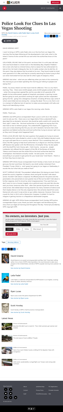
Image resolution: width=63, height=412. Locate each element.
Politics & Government (20, 347)
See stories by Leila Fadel (19, 284)
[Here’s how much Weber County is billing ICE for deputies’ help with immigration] (7, 350)
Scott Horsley (17, 306)
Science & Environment (20, 323)
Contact (25, 390)
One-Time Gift (44, 224)
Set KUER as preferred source (53, 33)
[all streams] (60, 8)
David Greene (13, 33)
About (25, 386)
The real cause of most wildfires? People (25, 338)
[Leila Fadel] (5, 278)
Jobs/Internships (40, 386)
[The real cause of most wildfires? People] (7, 338)
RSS (50, 394)
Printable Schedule (54, 390)
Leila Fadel (22, 33)
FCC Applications (53, 386)
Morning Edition (13, 242)
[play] (4, 8)
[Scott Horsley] (5, 308)
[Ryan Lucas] (5, 294)
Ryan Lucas (31, 33)
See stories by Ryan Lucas (19, 298)
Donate (56, 2)
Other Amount (37, 229)
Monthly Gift (18, 224)
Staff (24, 394)
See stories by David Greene (20, 268)
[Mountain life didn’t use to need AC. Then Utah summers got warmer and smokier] (7, 326)
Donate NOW (12, 234)
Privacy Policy (39, 390)
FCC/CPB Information (41, 394)
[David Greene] (5, 258)
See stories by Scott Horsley (20, 312)
